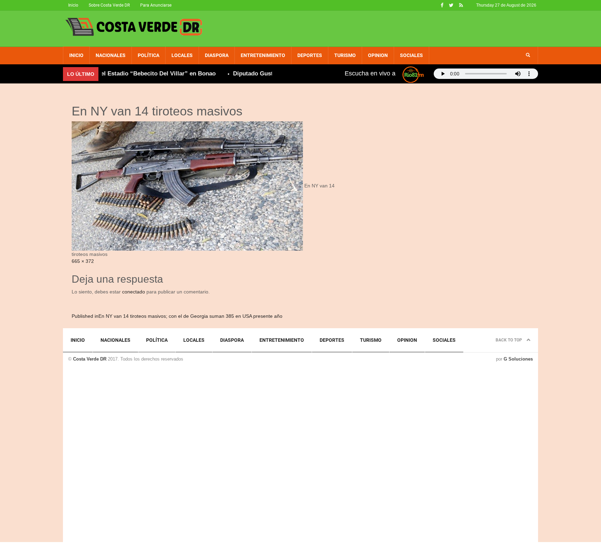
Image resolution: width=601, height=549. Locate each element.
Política (148, 55)
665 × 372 (83, 261)
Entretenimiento (263, 55)
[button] (528, 55)
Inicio (73, 5)
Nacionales (111, 55)
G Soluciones (518, 359)
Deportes (309, 55)
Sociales (411, 55)
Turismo (345, 55)
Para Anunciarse (155, 5)
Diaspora (217, 55)
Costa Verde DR (89, 359)
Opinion (378, 55)
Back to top (509, 340)
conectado (133, 291)
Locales (182, 55)
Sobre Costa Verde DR (109, 5)
